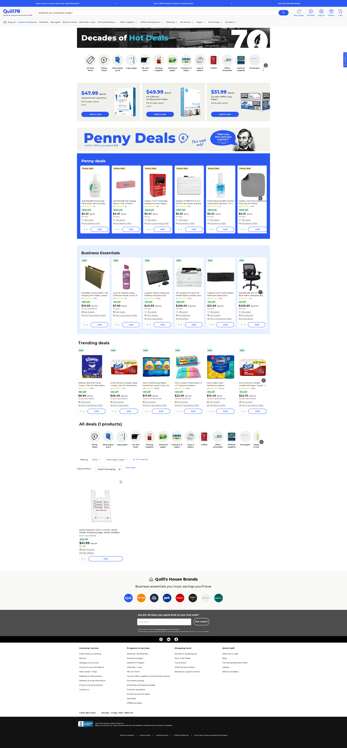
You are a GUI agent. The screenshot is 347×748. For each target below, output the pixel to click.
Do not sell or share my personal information (210, 735)
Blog (224, 658)
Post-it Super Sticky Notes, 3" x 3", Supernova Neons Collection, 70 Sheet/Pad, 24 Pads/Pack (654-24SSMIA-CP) (188, 384)
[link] (121, 482)
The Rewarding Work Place (235, 663)
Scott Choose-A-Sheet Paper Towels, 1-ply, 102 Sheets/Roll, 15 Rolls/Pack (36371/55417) (124, 384)
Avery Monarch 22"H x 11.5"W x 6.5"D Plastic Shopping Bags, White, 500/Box (99, 531)
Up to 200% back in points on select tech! (173, 3)
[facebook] (176, 639)
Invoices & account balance (91, 667)
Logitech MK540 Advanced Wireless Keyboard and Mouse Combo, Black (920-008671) (156, 294)
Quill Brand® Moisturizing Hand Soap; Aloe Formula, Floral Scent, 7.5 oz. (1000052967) (93, 202)
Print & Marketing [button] (105, 22)
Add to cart (95, 114)
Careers (225, 667)
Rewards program (135, 658)
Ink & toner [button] (185, 22)
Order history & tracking (90, 654)
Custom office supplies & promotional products (148, 676)
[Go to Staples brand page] (180, 598)
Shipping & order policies (90, 676)
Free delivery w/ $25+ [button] (92, 223)
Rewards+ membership (137, 654)
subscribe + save (87, 22)
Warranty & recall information (92, 680)
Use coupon (201, 621)
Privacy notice (145, 735)
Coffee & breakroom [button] (150, 22)
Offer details (89, 220)
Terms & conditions (127, 735)
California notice (162, 735)
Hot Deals (43, 22)
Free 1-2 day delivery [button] (155, 319)
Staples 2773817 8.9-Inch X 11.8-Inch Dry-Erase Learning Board (188, 202)
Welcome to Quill (230, 654)
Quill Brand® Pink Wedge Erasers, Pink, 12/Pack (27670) (124, 202)
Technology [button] (213, 22)
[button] (284, 12)
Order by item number (185, 667)
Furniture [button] (229, 22)
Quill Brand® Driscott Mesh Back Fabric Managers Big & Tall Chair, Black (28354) (252, 294)
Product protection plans (138, 694)
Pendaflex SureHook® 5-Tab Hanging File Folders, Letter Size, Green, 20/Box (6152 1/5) (94, 294)
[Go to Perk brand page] (167, 598)
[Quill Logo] (11, 11)
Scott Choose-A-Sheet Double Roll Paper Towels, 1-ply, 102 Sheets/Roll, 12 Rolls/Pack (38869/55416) (252, 384)
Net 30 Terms (133, 672)
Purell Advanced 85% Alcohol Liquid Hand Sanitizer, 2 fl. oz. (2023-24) (220, 202)
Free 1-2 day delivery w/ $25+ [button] (158, 223)
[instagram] (161, 639)
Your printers (180, 663)
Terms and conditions (160, 629)
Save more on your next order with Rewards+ (58, 3)
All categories (141, 459)
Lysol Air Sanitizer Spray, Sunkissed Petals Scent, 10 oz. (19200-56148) (125, 294)
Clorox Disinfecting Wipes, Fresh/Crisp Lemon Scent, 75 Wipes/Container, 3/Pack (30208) (156, 384)
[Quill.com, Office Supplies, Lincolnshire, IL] (85, 724)
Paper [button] (199, 22)
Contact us (84, 689)
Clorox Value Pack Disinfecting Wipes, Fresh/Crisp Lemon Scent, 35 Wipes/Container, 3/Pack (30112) (220, 384)
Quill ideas (131, 698)
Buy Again (55, 22)
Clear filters (131, 468)
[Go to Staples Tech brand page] (192, 598)
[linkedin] (168, 639)
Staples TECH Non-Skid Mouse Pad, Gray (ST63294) (253, 202)
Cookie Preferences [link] (181, 735)
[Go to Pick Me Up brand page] (154, 598)
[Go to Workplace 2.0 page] (218, 598)
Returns (82, 658)
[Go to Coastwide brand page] (141, 598)
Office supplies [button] (127, 22)
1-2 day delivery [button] (247, 319)
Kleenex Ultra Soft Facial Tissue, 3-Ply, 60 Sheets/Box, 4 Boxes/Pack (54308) (91, 384)
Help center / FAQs (88, 672)
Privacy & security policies (91, 685)
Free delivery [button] (183, 319)
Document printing (135, 680)
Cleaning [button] (170, 22)
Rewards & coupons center (187, 672)
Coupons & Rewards (27, 22)
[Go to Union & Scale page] (205, 598)
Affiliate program (134, 703)
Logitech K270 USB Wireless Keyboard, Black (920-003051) (220, 294)
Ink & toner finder (183, 658)
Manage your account (89, 663)
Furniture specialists (136, 689)
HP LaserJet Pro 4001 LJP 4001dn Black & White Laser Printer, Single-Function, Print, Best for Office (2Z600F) (189, 294)
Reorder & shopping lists (186, 654)
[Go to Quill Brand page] (128, 598)
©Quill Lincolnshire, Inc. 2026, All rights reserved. (113, 725)
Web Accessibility (230, 672)
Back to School (70, 22)
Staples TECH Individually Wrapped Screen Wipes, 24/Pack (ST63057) (155, 202)
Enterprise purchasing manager (141, 685)
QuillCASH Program (135, 663)
